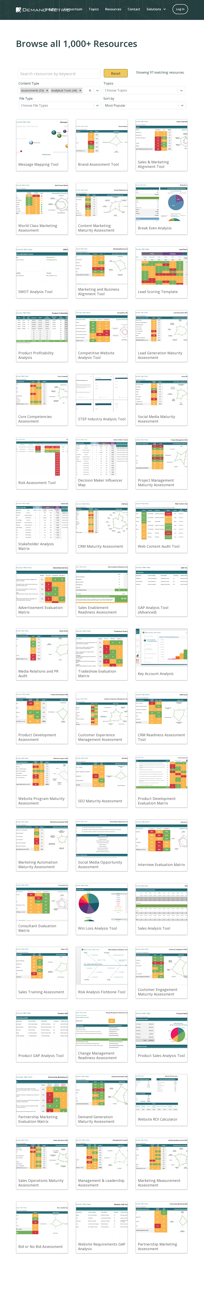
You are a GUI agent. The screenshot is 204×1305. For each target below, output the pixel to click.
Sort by (108, 98)
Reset (116, 73)
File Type (26, 98)
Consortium (73, 9)
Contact (134, 9)
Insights (51, 9)
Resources (113, 9)
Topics (94, 9)
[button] (156, 9)
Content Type (29, 83)
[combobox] (83, 90)
